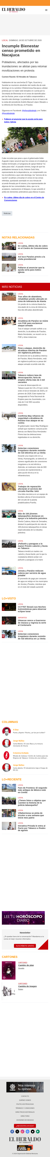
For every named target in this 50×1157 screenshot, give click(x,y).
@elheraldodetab (29, 111)
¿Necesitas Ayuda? (25, 1126)
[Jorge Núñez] (6, 743)
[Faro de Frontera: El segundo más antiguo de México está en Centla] (9, 789)
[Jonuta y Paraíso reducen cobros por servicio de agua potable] (9, 579)
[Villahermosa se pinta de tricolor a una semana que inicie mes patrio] (9, 814)
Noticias (7, 213)
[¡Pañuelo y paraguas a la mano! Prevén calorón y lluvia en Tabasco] (9, 552)
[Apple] (33, 1131)
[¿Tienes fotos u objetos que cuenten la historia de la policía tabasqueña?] (9, 801)
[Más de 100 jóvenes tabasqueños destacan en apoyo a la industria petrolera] (9, 523)
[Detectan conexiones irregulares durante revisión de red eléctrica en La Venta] (9, 462)
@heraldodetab (8, 113)
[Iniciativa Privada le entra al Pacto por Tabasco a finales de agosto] (9, 827)
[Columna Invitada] (6, 755)
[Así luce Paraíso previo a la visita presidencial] (9, 257)
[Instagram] (22, 1131)
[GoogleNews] (27, 1131)
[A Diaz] (6, 731)
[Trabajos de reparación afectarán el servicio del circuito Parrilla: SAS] (9, 495)
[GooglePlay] (38, 1131)
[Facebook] (12, 1131)
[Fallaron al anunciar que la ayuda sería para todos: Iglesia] (9, 268)
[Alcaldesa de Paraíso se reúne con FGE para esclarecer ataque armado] (9, 329)
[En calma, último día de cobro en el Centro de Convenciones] (9, 246)
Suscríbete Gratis (25, 946)
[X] (17, 1131)
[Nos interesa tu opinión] (25, 1087)
